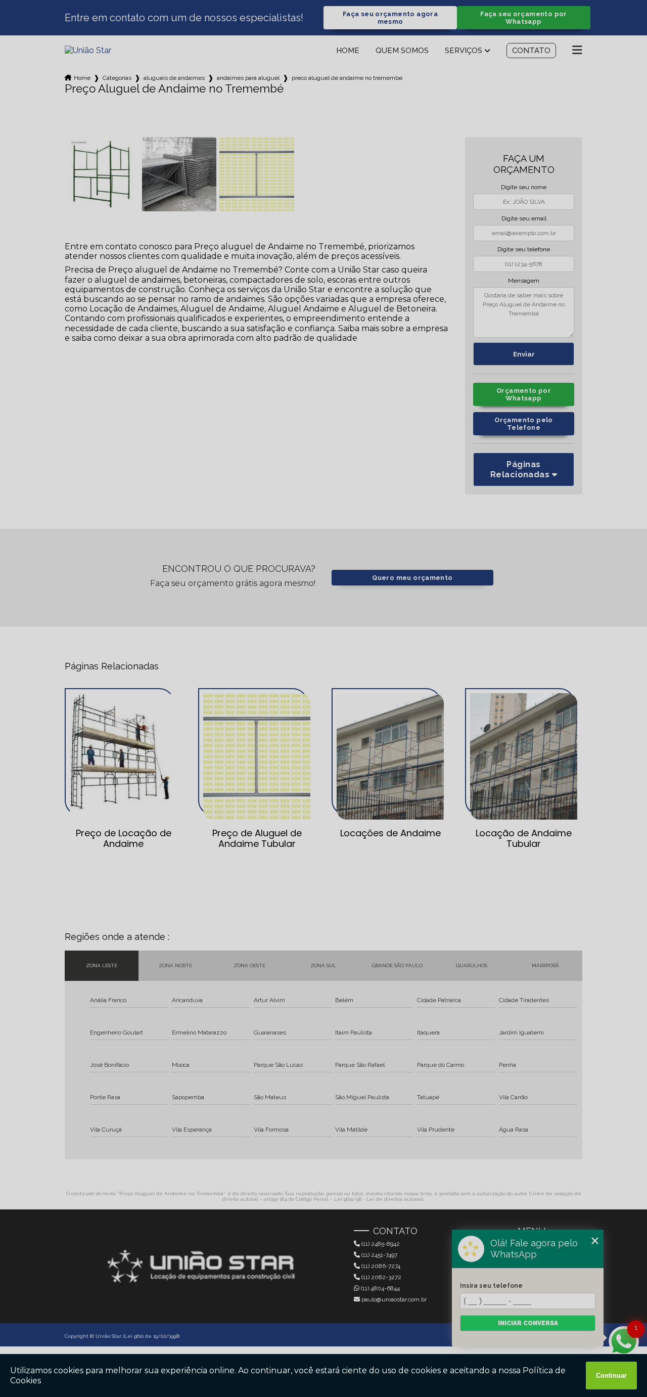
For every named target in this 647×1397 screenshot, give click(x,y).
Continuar (611, 1375)
